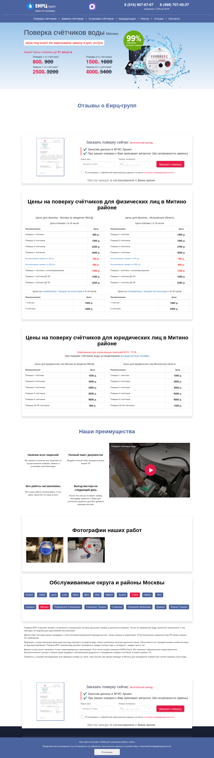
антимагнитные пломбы (134, 356)
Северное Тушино (96, 606)
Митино (44, 606)
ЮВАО (109, 594)
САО (64, 594)
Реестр (145, 18)
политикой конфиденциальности (155, 746)
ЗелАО (122, 594)
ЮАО (75, 594)
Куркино (30, 606)
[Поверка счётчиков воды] (149, 469)
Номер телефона (127, 159)
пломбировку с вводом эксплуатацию (62, 291)
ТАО (159, 594)
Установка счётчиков (101, 18)
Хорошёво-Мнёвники (139, 606)
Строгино (117, 606)
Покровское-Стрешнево (67, 606)
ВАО (86, 594)
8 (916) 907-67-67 (138, 4)
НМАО (147, 594)
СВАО (42, 594)
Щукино (160, 606)
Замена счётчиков (73, 18)
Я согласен (107, 752)
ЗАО (97, 594)
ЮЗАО (29, 594)
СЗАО (135, 594)
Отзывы (159, 18)
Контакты (174, 18)
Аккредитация (127, 18)
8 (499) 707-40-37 (174, 4)
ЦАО (53, 594)
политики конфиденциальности (159, 172)
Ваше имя (85, 159)
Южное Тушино (179, 606)
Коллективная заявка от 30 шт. (40, 258)
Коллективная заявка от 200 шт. (40, 264)
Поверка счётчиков (45, 18)
